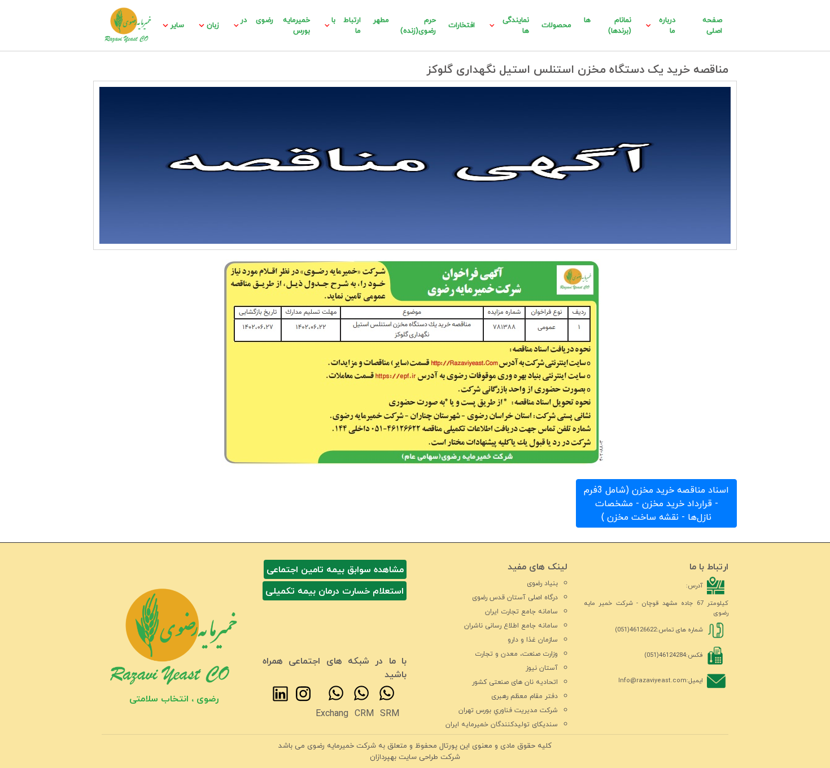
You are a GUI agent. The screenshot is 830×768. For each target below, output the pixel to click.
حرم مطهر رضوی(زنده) (404, 25)
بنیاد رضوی (542, 583)
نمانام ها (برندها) (607, 25)
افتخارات (461, 25)
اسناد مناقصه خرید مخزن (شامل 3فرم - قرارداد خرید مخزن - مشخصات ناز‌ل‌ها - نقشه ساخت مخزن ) (656, 503)
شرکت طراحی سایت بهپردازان (415, 757)
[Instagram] (303, 700)
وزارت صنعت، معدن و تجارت (516, 654)
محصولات (556, 25)
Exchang (332, 712)
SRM (389, 712)
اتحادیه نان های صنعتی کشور (515, 682)
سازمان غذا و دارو (533, 640)
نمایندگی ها (516, 25)
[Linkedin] (280, 700)
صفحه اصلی (712, 25)
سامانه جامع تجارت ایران (521, 611)
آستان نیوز (542, 668)
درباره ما (667, 25)
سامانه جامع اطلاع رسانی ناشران (511, 625)
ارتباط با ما (345, 25)
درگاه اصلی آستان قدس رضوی (515, 597)
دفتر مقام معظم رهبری (524, 696)
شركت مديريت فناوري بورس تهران (508, 710)
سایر (177, 25)
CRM (364, 712)
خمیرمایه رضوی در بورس (275, 25)
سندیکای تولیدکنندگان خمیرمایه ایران (501, 724)
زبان (213, 25)
